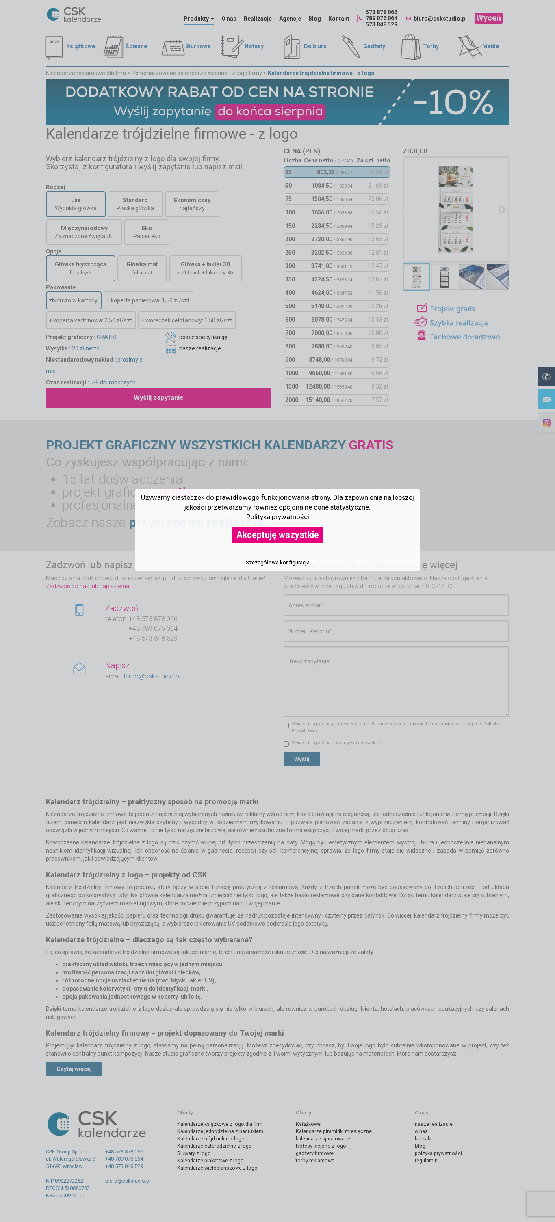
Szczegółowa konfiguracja (278, 562)
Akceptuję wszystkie (277, 535)
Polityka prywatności (277, 517)
